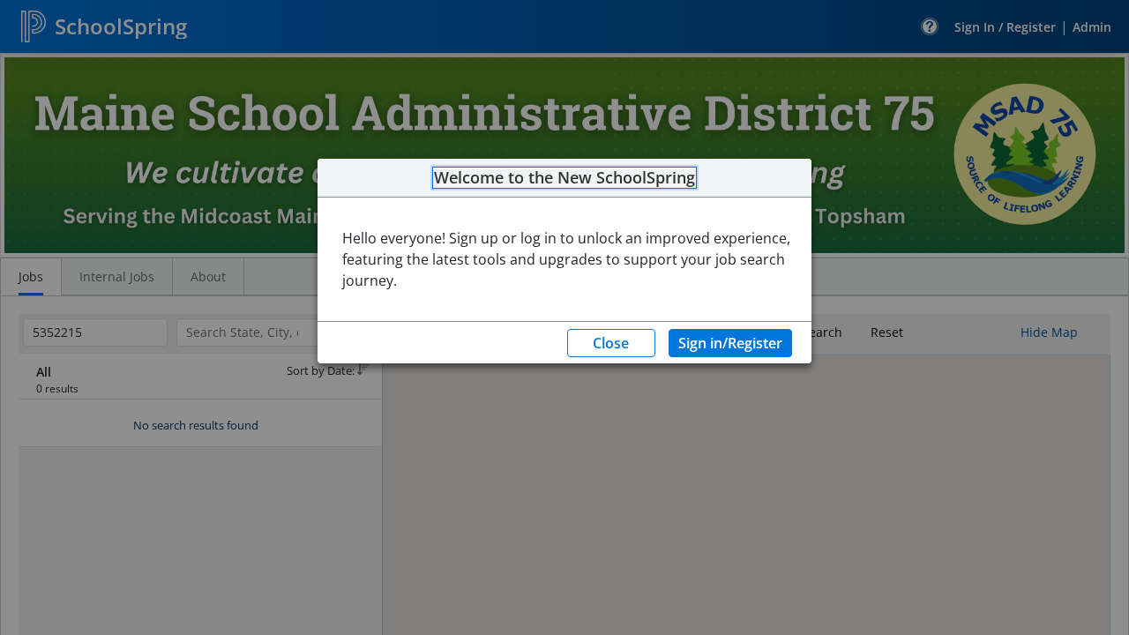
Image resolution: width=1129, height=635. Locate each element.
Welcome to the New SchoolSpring (564, 178)
